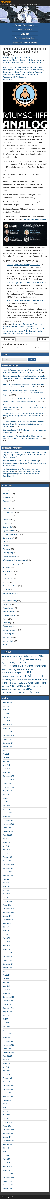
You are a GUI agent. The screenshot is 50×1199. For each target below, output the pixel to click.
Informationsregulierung (25, 67)
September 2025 (8, 743)
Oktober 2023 (7, 828)
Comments (8, 79)
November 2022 (8, 868)
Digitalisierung (33, 62)
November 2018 (8, 1045)
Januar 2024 (7, 817)
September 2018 (8, 1052)
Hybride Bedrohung (9, 556)
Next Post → (43, 339)
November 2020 (8, 957)
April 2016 (6, 1159)
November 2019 (8, 1001)
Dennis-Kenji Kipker (11, 58)
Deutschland (37, 324)
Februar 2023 (7, 857)
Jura (38, 329)
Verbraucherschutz (32, 74)
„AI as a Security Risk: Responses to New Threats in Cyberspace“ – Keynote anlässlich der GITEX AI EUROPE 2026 (23, 393)
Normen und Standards (11, 72)
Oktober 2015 (7, 1181)
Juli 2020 (6, 971)
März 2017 (6, 1119)
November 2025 (8, 736)
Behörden (23, 60)
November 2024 (8, 780)
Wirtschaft (20, 333)
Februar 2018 (7, 1078)
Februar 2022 (7, 901)
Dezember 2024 (8, 776)
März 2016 (6, 1163)
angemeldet (14, 348)
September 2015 (8, 1185)
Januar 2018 (7, 1082)
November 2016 (8, 1133)
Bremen (30, 656)
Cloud (4, 660)
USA (29, 689)
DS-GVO (23, 673)
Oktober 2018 (7, 1049)
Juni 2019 (6, 1019)
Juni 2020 (6, 975)
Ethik (40, 62)
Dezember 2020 (8, 953)
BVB (4, 505)
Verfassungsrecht (9, 77)
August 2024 (7, 791)
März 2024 (6, 809)
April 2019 (6, 1026)
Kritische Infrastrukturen (19, 683)
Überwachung (20, 74)
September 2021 (8, 920)
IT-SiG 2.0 (39, 679)
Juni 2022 (6, 886)
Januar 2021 (7, 949)
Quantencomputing (9, 615)
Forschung (6, 65)
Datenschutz (7, 62)
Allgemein (15, 60)
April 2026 (6, 717)
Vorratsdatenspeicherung (11, 692)
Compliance (7, 516)
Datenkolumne (25, 663)
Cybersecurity (17, 324)
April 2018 (6, 1071)
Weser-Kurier (24, 692)
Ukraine (24, 689)
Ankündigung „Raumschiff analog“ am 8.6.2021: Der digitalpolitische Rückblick (25, 51)
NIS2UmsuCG (23, 686)
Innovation (6, 567)
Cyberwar (6, 523)
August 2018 (7, 1056)
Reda (9, 333)
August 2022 (7, 879)
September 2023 (8, 831)
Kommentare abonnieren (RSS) (25, 42)
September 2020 (8, 964)
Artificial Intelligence (11, 656)
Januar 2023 (7, 861)
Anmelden (25, 34)
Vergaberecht (7, 637)
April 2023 (6, 850)
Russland (13, 689)
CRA (17, 660)
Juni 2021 (6, 931)
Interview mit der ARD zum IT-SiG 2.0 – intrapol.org (21, 461)
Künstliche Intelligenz (10, 586)
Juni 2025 (6, 754)
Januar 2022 (7, 905)
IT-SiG (32, 680)
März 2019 (6, 1030)
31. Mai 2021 (26, 58)
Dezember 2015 (8, 1174)
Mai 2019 (6, 1023)
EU (29, 672)
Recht (5, 74)
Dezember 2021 (8, 909)
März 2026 (6, 721)
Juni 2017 (6, 1107)
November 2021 (8, 912)
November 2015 (8, 1177)
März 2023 (6, 853)
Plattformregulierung (27, 72)
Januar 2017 (7, 1126)
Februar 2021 (7, 945)
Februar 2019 (7, 1034)
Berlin (20, 656)
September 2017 (8, 1096)
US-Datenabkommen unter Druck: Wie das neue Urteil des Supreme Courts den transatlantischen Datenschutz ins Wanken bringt (23, 424)
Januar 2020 (7, 993)
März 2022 (6, 898)
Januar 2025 (7, 772)
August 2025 (7, 747)
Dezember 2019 (8, 997)
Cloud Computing (9, 512)
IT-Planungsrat (8, 70)
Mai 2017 (6, 1111)
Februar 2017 (7, 1122)
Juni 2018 (6, 1063)
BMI (25, 656)
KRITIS (26, 70)
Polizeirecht (39, 72)
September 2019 (8, 1008)
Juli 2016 (6, 1148)
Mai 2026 (6, 713)
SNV (13, 333)
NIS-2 (13, 686)
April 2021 (6, 938)
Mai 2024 (6, 802)
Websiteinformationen (23, 25)
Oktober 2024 (7, 783)
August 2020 (7, 967)
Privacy (33, 686)
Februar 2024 (7, 813)
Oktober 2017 (7, 1093)
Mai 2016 (6, 1155)
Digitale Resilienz (9, 531)
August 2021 (7, 923)
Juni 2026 (6, 710)
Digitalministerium (9, 329)
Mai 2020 (6, 979)
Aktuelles (7, 60)
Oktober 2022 (7, 872)
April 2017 (6, 1115)
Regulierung (5, 689)
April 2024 (6, 805)
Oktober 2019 (7, 1004)
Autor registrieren (25, 29)
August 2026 (7, 702)
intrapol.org (5, 1)
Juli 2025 (6, 750)
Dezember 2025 (8, 732)
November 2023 (8, 824)
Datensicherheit (34, 666)
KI (46, 679)
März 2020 (6, 986)
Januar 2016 (7, 1170)
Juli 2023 (6, 839)
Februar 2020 (7, 990)
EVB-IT (5, 545)
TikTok (19, 689)
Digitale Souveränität (19, 62)
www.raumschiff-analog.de (35, 219)
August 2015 (7, 1188)
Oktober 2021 (7, 916)
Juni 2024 (6, 798)
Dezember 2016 (8, 1130)
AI (3, 656)
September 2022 (8, 875)
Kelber (43, 329)
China (41, 656)
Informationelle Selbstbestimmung (15, 560)
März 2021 (6, 942)
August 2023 (7, 835)
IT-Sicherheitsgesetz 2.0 (22, 679)
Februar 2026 (7, 724)
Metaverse (6, 589)
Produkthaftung (8, 608)
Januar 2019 (7, 1038)
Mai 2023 (6, 846)
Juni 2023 (6, 842)
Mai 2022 (6, 890)
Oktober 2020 (7, 960)
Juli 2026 (6, 706)
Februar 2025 (7, 769)
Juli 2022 (6, 883)
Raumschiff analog (35, 331)
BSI (36, 655)
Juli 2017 (6, 1104)
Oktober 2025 (7, 739)
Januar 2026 (7, 728)
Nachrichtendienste (36, 70)
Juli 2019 (6, 1015)
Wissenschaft (29, 333)
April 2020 (6, 982)
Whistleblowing (21, 77)
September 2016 (8, 1141)
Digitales (21, 326)
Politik (26, 331)
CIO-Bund (30, 60)
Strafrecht (11, 74)
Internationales (39, 67)
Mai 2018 (6, 1067)
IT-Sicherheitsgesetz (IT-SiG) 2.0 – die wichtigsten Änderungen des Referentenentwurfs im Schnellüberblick (23, 474)
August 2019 (7, 1012)
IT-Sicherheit (18, 70)
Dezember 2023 (8, 820)
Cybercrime (39, 60)
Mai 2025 (6, 758)
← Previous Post (8, 339)
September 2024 (8, 787)
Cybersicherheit (7, 663)
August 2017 (7, 1100)
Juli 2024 (6, 794)
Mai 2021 (6, 934)
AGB (4, 490)
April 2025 (6, 761)
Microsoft (5, 686)
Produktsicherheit (9, 612)
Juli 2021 (6, 927)
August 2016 (7, 1144)
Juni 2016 (6, 1152)
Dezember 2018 (8, 1041)
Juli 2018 (6, 1060)
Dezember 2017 (8, 1085)
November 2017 (8, 1089)
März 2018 (6, 1074)
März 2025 (6, 765)
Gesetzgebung (16, 65)
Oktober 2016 (7, 1137)
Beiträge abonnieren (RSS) (25, 38)
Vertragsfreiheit (8, 641)
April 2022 (6, 894)
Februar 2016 (7, 1166)
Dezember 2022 (8, 864)
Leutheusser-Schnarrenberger (13, 331)
